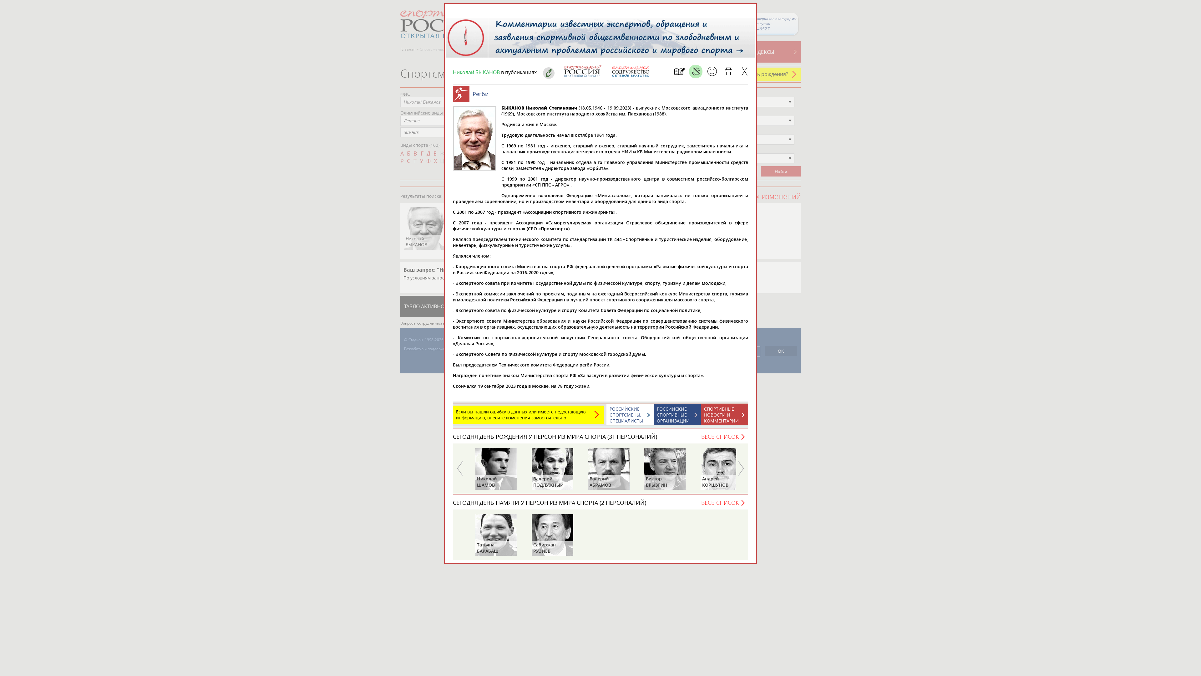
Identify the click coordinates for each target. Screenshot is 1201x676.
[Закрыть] (744, 71)
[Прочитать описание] (695, 71)
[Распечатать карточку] (728, 71)
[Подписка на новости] (679, 71)
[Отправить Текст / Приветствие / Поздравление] (712, 71)
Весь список (720, 436)
